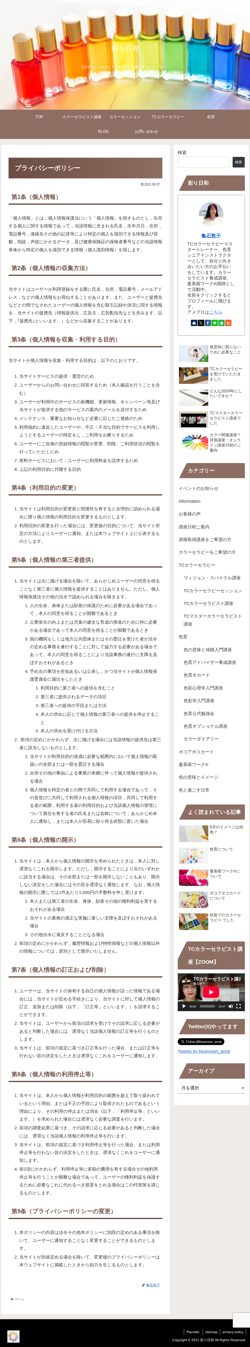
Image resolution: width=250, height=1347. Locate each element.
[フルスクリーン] (238, 1006)
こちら (215, 312)
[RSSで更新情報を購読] (228, 323)
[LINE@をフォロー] (214, 323)
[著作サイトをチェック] (194, 323)
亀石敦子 (211, 235)
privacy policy (233, 1332)
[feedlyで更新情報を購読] (221, 323)
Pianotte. (193, 1332)
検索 (182, 152)
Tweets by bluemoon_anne (204, 1051)
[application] (211, 992)
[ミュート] (230, 1006)
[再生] (184, 1006)
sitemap (211, 1332)
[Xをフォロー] (201, 323)
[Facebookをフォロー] (208, 323)
